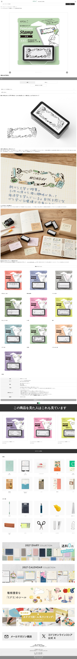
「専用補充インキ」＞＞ (30, 151)
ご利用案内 (36, 649)
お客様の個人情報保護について (34, 650)
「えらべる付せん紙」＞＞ (31, 262)
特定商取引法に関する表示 (43, 650)
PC (42, 656)
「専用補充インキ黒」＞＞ (37, 395)
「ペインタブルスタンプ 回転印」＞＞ (10, 262)
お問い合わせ (3, 92)
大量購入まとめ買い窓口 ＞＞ (38, 654)
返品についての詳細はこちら (6, 89)
